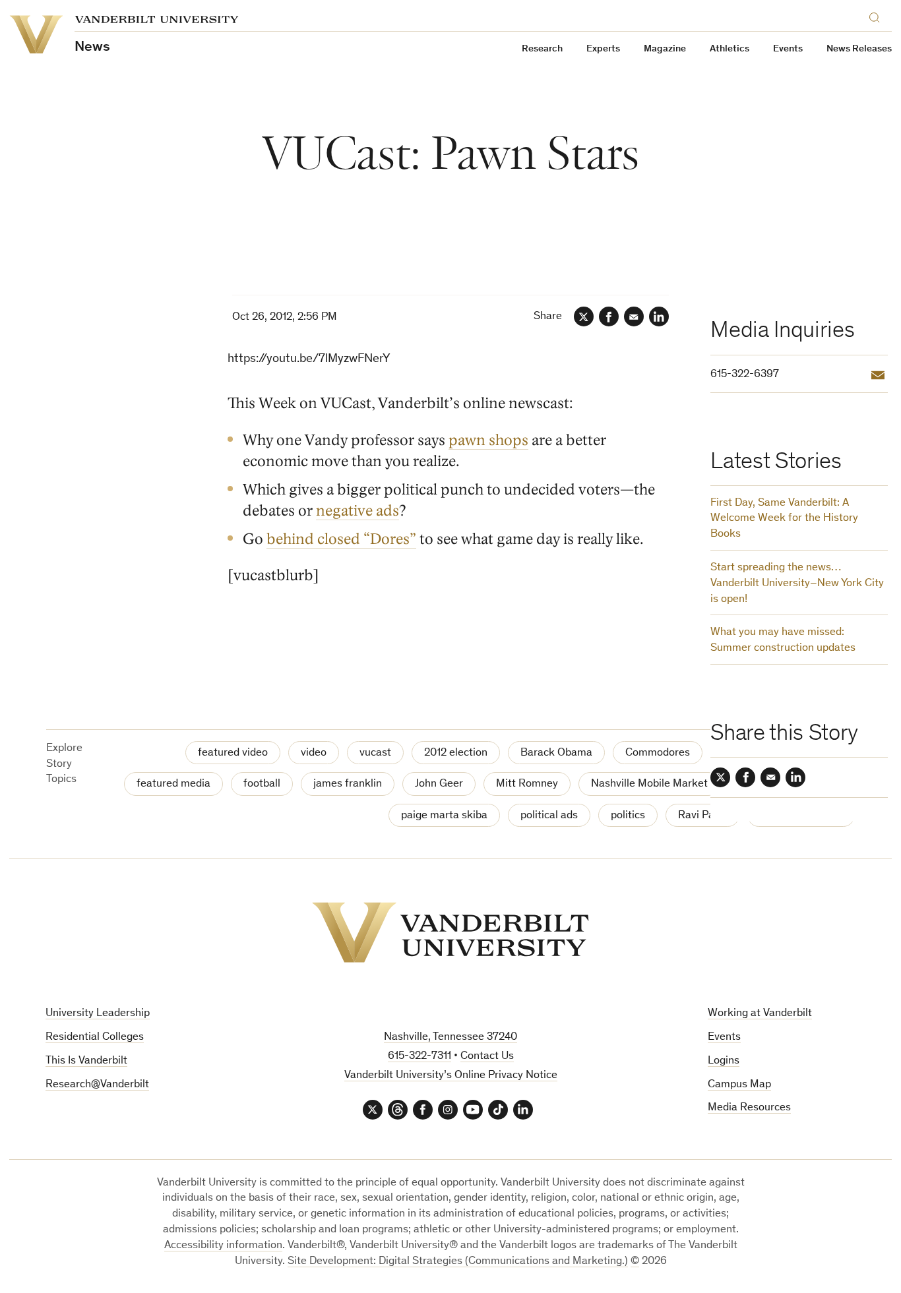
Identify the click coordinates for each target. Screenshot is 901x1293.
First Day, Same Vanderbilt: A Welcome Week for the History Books (784, 519)
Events (788, 49)
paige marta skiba (444, 816)
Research (542, 49)
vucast (375, 753)
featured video (233, 753)
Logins (723, 1061)
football (261, 784)
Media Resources (749, 1108)
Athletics (729, 49)
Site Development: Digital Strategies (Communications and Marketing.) (458, 1261)
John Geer (439, 784)
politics (628, 816)
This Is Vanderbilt (86, 1061)
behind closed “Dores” (341, 539)
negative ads (357, 511)
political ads (549, 816)
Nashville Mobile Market (649, 784)
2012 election (455, 753)
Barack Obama (556, 753)
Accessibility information (223, 1245)
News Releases (859, 49)
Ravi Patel (702, 816)
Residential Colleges (95, 1037)
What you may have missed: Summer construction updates (782, 640)
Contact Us (487, 1056)
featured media (173, 784)
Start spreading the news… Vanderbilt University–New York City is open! (797, 583)
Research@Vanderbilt (97, 1085)
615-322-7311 (419, 1056)
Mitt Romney (527, 784)
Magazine (665, 49)
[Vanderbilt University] (450, 932)
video (313, 753)
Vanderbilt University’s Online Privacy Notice (450, 1075)
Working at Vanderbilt (760, 1013)
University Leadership (98, 1013)
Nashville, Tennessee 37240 (450, 1037)
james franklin (347, 784)
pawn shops (488, 440)
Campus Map (739, 1085)
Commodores (657, 753)
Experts (603, 49)
